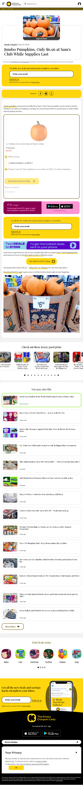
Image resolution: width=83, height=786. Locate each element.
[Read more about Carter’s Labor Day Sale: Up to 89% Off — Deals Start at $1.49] (9, 514)
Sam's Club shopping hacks (67, 252)
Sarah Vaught (10, 44)
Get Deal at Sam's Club (19, 181)
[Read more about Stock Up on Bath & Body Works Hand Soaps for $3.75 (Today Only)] (9, 400)
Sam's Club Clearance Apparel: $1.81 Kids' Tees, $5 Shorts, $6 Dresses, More (48, 430)
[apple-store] (31, 733)
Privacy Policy (35, 82)
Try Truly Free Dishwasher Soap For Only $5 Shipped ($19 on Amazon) (48, 445)
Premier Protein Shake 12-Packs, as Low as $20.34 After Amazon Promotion (45, 528)
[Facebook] (40, 93)
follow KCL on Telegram (38, 268)
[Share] (51, 93)
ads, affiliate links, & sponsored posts (20, 61)
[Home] (14, 4)
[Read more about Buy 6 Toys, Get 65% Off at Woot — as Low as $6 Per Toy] (9, 416)
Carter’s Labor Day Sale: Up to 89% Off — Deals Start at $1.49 (44, 510)
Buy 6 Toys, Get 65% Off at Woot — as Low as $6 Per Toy (42, 413)
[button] (77, 742)
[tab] (28, 375)
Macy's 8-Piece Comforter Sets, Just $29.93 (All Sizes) (41, 494)
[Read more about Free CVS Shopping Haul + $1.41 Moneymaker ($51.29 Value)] (9, 547)
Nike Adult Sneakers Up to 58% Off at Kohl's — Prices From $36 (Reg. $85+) (50, 462)
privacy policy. (41, 761)
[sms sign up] (41, 245)
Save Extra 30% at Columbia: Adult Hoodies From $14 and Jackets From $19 (48, 560)
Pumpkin (10, 147)
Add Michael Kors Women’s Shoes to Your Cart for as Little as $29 (46, 478)
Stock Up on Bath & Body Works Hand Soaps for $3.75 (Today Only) (47, 396)
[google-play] (51, 733)
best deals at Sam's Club (34, 255)
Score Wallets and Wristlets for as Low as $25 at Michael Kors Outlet (47, 610)
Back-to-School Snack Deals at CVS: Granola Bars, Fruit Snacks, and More (49, 576)
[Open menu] (3, 4)
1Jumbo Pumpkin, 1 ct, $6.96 (20, 163)
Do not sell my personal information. (34, 764)
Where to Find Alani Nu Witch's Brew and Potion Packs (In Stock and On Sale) (49, 595)
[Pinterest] (46, 93)
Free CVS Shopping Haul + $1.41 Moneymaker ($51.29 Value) (43, 543)
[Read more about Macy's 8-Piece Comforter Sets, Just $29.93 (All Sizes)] (9, 498)
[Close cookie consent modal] (76, 753)
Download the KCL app (12, 272)
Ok (16, 768)
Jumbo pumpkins (10, 106)
